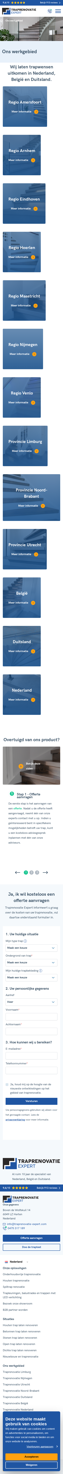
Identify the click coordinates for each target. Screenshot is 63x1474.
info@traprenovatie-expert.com (27, 1224)
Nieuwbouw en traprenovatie (20, 1356)
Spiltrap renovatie (14, 1287)
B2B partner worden (15, 1310)
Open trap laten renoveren (19, 1344)
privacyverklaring (15, 1119)
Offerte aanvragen (31, 1238)
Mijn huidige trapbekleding (22, 970)
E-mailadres (14, 1049)
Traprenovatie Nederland (18, 1409)
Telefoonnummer (17, 1063)
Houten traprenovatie (16, 1280)
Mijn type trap (14, 941)
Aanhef (10, 995)
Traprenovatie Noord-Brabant (21, 1391)
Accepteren (31, 1456)
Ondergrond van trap (19, 955)
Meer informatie (21, 111)
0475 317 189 (16, 1228)
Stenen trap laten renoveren (20, 1338)
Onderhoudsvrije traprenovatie (22, 1274)
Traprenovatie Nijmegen (17, 1378)
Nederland (16, 1262)
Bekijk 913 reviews (49, 2)
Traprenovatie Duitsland (17, 1397)
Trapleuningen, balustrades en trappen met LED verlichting (29, 1295)
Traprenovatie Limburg (17, 1372)
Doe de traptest (31, 1247)
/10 (6, 2)
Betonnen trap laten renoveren (21, 1331)
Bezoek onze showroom (17, 1303)
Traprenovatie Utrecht (16, 1384)
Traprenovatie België (15, 1403)
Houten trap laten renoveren (20, 1325)
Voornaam (12, 1010)
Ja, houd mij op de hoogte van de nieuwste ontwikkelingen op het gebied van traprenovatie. (30, 1089)
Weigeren (31, 1464)
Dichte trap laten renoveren (20, 1350)
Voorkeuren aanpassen (40, 1446)
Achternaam (14, 1024)
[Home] (19, 11)
